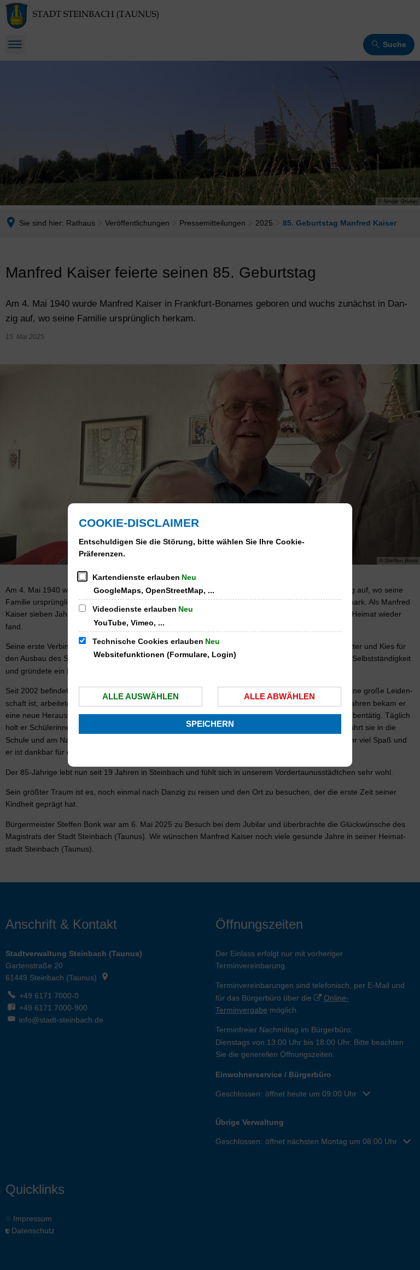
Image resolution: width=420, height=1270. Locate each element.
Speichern (210, 723)
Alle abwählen (279, 696)
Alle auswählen (140, 696)
